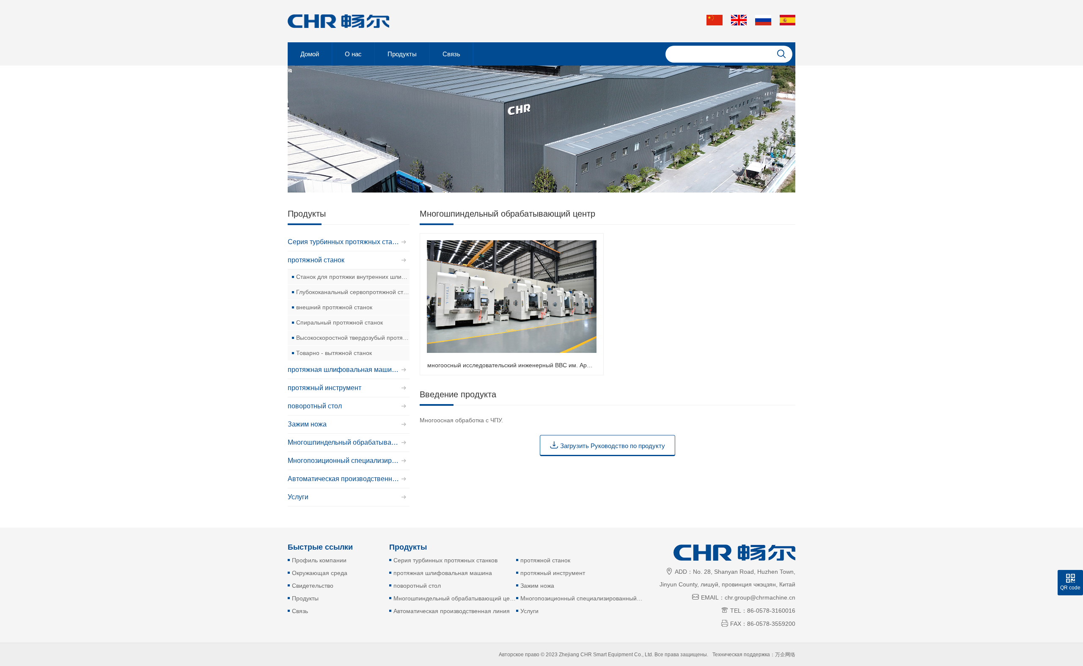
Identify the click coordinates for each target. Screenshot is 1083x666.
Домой (309, 54)
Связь (451, 54)
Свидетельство (312, 585)
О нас (353, 54)
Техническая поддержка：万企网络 (753, 655)
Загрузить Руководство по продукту (607, 444)
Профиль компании (319, 560)
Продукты (402, 54)
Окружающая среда (319, 573)
